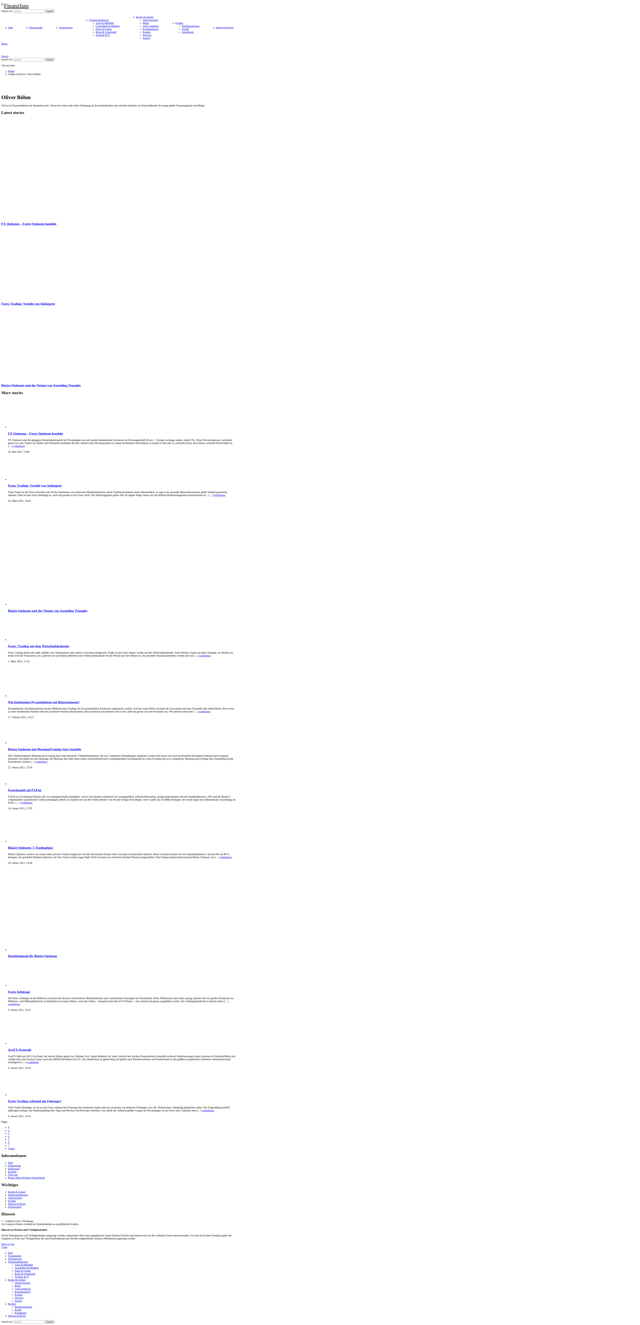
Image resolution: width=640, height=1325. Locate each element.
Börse (146, 23)
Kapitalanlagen (150, 29)
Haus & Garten (104, 29)
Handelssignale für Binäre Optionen (32, 956)
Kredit (185, 29)
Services (147, 35)
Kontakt (12, 1171)
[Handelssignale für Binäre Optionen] (122, 909)
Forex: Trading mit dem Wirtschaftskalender (38, 646)
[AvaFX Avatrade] (122, 1029)
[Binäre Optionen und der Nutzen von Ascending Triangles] (119, 345)
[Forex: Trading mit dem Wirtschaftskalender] (122, 628)
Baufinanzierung (191, 26)
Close (4, 1247)
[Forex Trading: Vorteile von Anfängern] (119, 264)
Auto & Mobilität (105, 23)
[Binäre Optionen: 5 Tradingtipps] (122, 828)
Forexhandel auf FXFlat (24, 790)
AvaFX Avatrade (19, 1050)
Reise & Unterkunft (106, 32)
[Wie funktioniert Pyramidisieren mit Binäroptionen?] (122, 681)
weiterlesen (19, 446)
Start (10, 27)
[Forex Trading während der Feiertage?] (122, 1084)
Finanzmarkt (35, 27)
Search (49, 11)
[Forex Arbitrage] (122, 974)
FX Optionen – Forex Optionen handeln (28, 224)
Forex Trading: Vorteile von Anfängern (28, 304)
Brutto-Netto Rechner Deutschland (26, 1177)
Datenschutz (14, 1165)
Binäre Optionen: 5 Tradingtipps (30, 847)
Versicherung (66, 27)
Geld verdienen (151, 26)
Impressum (14, 1168)
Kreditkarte (188, 32)
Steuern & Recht (224, 27)
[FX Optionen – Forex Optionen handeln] (119, 168)
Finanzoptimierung (99, 20)
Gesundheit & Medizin (108, 26)
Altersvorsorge (150, 20)
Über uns (13, 1174)
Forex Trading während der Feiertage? (34, 1101)
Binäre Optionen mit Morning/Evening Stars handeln (44, 749)
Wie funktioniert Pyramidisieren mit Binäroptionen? (44, 702)
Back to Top (7, 1244)
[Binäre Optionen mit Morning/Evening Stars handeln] (122, 732)
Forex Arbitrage (19, 992)
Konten (146, 32)
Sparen (146, 38)
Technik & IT (103, 35)
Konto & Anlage (145, 17)
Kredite (179, 23)
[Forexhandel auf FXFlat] (122, 778)
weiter (11, 1148)
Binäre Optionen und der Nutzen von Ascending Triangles (41, 385)
